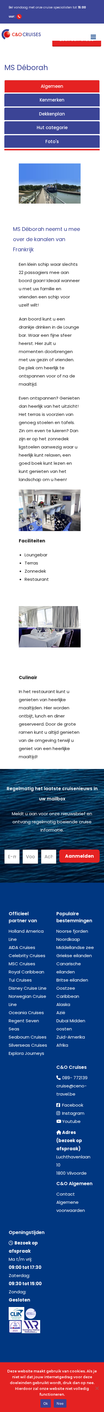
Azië (60, 1012)
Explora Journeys (26, 1053)
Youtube (71, 1121)
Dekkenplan (52, 114)
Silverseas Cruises (28, 1045)
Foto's (52, 141)
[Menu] (93, 34)
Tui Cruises (20, 980)
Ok (45, 1403)
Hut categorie (52, 127)
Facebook (72, 1105)
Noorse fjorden (72, 931)
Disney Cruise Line (28, 988)
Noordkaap (68, 939)
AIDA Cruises (22, 947)
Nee (60, 1403)
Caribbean (67, 996)
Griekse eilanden (74, 955)
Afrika (62, 1045)
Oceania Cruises (26, 1012)
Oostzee (65, 988)
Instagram (73, 1113)
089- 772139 (75, 1078)
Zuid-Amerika (70, 1037)
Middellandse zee (75, 947)
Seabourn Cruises (28, 1037)
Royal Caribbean (26, 972)
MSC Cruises (22, 964)
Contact (65, 1194)
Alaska (63, 1004)
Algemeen (52, 86)
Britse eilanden (72, 980)
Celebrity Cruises (27, 955)
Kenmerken (52, 100)
